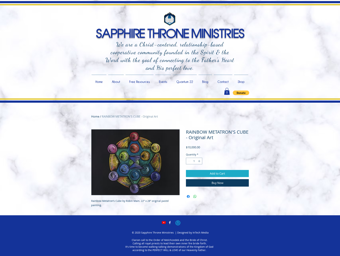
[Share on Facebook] (188, 196)
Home (95, 116)
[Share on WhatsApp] (195, 196)
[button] (227, 91)
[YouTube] (164, 222)
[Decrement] (188, 161)
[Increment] (199, 161)
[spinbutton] (194, 161)
